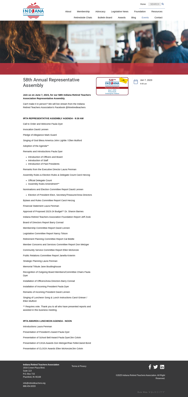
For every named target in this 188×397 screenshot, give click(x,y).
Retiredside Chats (83, 17)
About (68, 11)
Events (145, 17)
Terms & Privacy (79, 366)
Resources (156, 11)
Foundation (140, 11)
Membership (83, 11)
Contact (158, 17)
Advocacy (100, 11)
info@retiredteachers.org (34, 383)
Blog (133, 17)
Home (143, 4)
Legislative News (119, 11)
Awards (122, 17)
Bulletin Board (105, 17)
